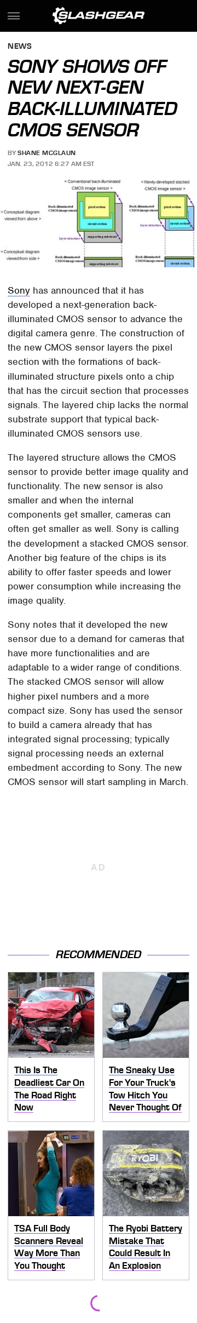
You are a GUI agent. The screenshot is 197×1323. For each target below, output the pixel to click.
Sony (19, 290)
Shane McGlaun (47, 153)
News (20, 46)
